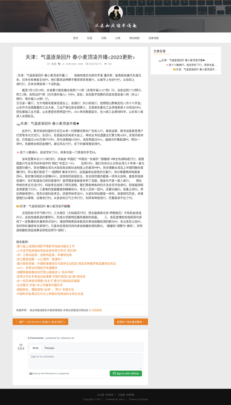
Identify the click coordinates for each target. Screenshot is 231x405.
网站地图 (134, 38)
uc (63, 63)
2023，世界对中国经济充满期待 (37, 268)
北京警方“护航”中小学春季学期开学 (40, 285)
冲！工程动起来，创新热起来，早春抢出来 (44, 255)
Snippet (144, 399)
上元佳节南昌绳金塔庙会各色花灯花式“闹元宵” (47, 250)
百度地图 (153, 38)
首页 (75, 38)
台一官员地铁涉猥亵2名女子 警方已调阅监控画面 (48, 281)
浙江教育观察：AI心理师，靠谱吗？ (40, 259)
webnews (71, 63)
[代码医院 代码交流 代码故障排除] (115, 12)
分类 (117, 38)
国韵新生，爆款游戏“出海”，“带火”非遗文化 (45, 289)
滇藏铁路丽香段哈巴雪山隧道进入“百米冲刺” (45, 272)
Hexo (121, 399)
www (80, 63)
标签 (89, 38)
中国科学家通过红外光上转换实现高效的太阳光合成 (50, 294)
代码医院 (97, 310)
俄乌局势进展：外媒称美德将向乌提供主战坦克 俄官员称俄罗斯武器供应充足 (66, 263)
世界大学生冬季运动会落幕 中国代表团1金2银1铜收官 (51, 276)
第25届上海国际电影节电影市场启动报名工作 (46, 246)
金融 (53, 63)
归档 (103, 38)
